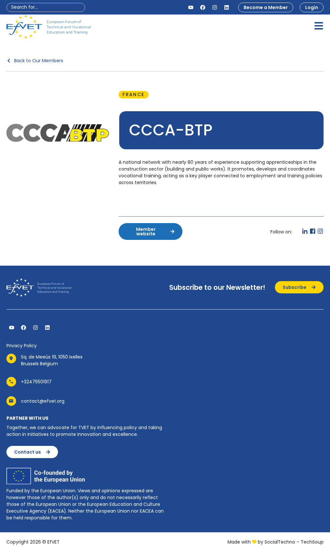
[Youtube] (191, 7)
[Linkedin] (226, 7)
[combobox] (45, 7)
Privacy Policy (21, 345)
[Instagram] (214, 7)
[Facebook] (203, 7)
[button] (133, 94)
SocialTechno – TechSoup (294, 542)
